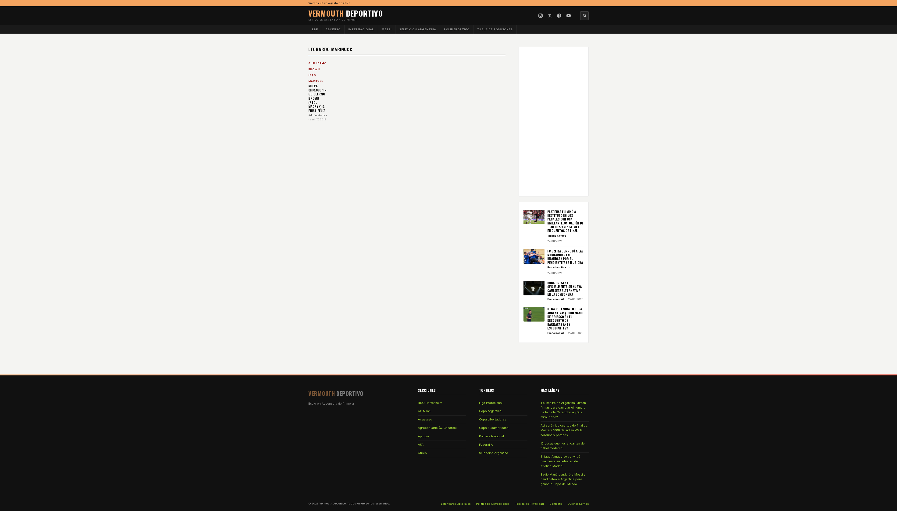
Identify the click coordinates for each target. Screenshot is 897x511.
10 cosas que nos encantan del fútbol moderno (563, 446)
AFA (421, 444)
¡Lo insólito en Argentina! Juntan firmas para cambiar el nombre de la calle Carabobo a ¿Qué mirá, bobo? (563, 410)
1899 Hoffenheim (430, 403)
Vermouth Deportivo (332, 503)
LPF (315, 29)
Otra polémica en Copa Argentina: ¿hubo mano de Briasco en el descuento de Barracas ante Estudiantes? (565, 318)
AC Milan (424, 411)
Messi (387, 29)
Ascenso (333, 29)
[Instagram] (540, 15)
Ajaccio (423, 436)
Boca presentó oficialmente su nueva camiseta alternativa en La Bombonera (564, 288)
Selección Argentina (417, 29)
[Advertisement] (553, 122)
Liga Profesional (490, 403)
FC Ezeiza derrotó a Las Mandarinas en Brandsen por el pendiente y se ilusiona (565, 257)
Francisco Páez (557, 267)
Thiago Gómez (556, 235)
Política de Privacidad (529, 503)
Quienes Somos (578, 503)
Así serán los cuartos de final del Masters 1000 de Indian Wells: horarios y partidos (564, 430)
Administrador (317, 115)
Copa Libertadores (492, 419)
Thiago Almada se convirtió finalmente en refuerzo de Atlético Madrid (560, 461)
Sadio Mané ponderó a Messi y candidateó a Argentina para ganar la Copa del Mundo (563, 479)
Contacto (555, 503)
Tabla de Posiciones (495, 29)
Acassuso (425, 419)
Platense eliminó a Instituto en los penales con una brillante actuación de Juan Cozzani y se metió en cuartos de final (565, 221)
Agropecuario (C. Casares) (437, 428)
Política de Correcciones (492, 503)
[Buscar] (584, 15)
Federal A (486, 444)
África (422, 453)
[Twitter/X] (550, 15)
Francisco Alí (555, 299)
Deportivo (345, 13)
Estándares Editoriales (455, 503)
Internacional (361, 29)
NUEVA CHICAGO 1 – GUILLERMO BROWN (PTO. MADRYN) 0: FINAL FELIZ (317, 98)
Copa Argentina (490, 411)
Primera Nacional (491, 436)
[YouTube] (568, 15)
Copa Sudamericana (494, 428)
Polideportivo (457, 29)
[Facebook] (559, 15)
